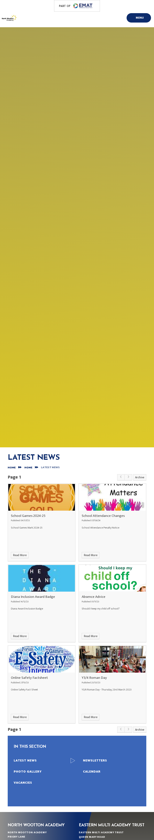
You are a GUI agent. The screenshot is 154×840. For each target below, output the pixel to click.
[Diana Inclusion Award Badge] (41, 578)
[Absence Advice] (112, 578)
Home (12, 468)
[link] (121, 477)
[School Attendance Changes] (112, 497)
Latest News (50, 467)
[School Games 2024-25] (41, 497)
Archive (139, 477)
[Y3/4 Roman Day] (112, 659)
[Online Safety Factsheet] (41, 659)
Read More (20, 555)
